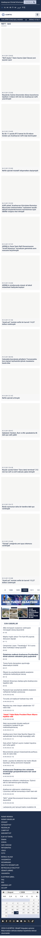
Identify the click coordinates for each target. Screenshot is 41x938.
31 (6, 916)
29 (33, 913)
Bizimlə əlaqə (7, 857)
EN (7, 7)
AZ (2, 7)
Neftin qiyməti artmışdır (11, 398)
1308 (11, 590)
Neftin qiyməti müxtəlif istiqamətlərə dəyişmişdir (20, 171)
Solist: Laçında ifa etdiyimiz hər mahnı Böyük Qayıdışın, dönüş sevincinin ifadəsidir (19, 762)
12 (17, 906)
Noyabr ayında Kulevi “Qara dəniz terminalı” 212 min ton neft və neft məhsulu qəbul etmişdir (20, 471)
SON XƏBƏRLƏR (11, 623)
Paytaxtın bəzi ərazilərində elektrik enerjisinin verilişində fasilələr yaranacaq (19, 691)
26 (17, 913)
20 (23, 909)
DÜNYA (3, 842)
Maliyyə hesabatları (10, 865)
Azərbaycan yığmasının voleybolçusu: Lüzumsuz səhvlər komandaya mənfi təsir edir (20, 790)
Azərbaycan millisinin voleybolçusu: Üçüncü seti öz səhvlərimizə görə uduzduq (19, 781)
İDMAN (3, 839)
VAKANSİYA (5, 873)
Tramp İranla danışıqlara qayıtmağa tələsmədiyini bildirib (16, 664)
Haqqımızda (6, 859)
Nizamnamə (6, 862)
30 (38, 913)
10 (6, 906)
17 (6, 909)
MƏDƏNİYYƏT (6, 833)
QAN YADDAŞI (6, 845)
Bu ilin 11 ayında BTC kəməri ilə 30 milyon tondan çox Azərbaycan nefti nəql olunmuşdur (19, 135)
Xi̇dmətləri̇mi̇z (7, 870)
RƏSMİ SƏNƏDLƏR (8, 819)
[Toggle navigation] (36, 14)
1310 (25, 590)
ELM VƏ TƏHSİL (7, 837)
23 (38, 909)
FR (12, 7)
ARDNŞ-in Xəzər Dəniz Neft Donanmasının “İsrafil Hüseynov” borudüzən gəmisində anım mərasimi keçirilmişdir (19, 248)
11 (12, 906)
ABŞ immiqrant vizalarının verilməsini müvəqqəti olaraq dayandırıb (17, 629)
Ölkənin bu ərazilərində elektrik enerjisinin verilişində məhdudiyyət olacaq (18, 673)
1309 (18, 590)
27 (23, 913)
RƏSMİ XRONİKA (7, 817)
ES (15, 7)
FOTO (3, 853)
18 (12, 909)
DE (10, 7)
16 (38, 906)
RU (5, 7)
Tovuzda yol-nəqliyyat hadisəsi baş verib (18, 699)
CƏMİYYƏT (5, 830)
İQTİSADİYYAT (6, 825)
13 (23, 906)
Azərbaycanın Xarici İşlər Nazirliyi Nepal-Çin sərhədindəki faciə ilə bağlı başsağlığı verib (19, 735)
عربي (19, 7)
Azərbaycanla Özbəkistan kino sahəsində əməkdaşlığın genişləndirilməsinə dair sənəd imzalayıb (19, 772)
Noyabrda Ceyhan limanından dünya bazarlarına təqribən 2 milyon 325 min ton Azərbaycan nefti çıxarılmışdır (20, 97)
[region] (21, 718)
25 (12, 913)
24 (6, 913)
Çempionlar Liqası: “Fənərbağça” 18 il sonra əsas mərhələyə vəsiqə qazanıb (19, 647)
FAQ (2, 880)
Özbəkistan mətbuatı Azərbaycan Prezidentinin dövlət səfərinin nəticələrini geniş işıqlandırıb (20, 655)
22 (33, 909)
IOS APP (4, 888)
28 (28, 913)
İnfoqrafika (6, 848)
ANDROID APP (6, 885)
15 (33, 906)
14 (28, 906)
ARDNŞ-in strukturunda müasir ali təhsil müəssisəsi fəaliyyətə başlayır (17, 286)
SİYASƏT (4, 822)
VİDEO (3, 850)
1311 (32, 590)
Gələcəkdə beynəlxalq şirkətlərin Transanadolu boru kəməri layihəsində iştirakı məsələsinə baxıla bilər (19, 361)
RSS (2, 882)
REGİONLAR (5, 828)
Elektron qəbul (7, 877)
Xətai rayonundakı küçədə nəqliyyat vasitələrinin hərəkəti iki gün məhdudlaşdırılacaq (16, 725)
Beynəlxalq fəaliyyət (10, 868)
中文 (23, 7)
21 (28, 909)
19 (17, 909)
